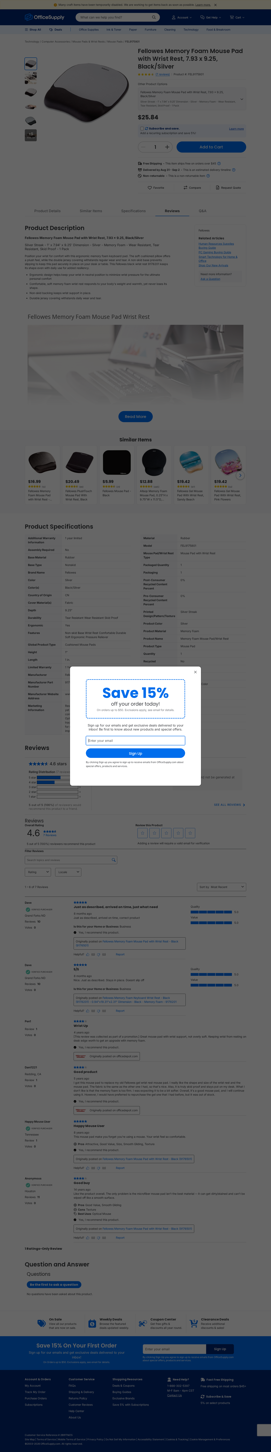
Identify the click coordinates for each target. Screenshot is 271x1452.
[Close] (195, 672)
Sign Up (135, 753)
